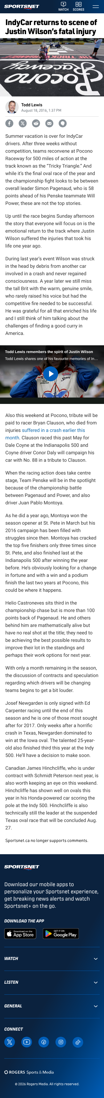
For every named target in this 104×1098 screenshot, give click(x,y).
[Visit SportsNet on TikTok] (78, 1041)
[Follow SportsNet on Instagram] (60, 1041)
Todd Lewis (31, 104)
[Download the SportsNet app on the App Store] (20, 933)
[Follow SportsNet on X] (9, 1041)
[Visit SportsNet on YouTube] (26, 1041)
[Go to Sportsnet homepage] (21, 7)
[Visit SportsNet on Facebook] (43, 1041)
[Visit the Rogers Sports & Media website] (29, 1072)
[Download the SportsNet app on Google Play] (61, 933)
